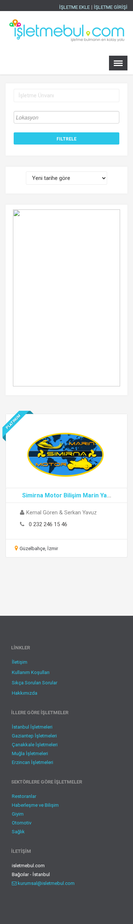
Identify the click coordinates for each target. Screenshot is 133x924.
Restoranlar (24, 796)
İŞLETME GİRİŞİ (110, 7)
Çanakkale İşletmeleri (35, 744)
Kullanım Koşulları (31, 672)
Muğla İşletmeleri (30, 753)
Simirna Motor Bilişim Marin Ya (64, 495)
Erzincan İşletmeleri (32, 762)
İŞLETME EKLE (74, 7)
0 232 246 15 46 (48, 524)
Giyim (18, 814)
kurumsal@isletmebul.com (46, 883)
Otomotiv (21, 823)
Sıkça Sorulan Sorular (34, 682)
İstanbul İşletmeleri (32, 727)
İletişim (19, 662)
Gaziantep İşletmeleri (34, 736)
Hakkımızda (24, 693)
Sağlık (18, 831)
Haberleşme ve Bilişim (35, 805)
